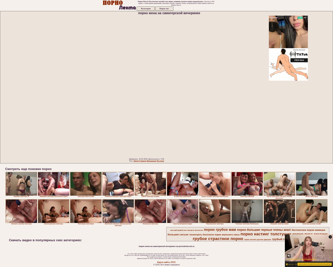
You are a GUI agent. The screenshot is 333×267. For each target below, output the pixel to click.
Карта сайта (163, 262)
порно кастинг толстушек (266, 234)
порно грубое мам (220, 230)
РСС (173, 262)
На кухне (160, 161)
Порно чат (164, 9)
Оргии (136, 161)
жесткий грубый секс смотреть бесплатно (186, 230)
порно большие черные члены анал (264, 229)
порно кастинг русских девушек (257, 239)
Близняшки (151, 161)
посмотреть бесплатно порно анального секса (214, 234)
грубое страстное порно (218, 238)
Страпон (142, 161)
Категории (146, 9)
